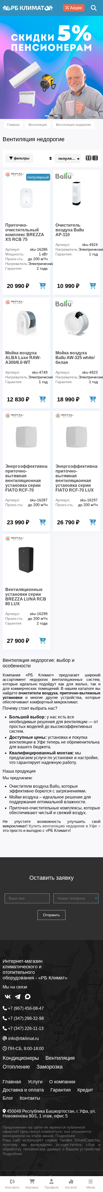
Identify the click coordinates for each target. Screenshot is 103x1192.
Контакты (30, 1098)
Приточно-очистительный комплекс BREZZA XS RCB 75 (24, 232)
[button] (47, 115)
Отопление (16, 1067)
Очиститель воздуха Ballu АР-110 (69, 230)
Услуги (35, 1081)
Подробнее (65, 1136)
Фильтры (21, 158)
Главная (12, 1081)
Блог (8, 1098)
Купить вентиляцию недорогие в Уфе (63, 826)
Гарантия (60, 1090)
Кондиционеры (21, 1058)
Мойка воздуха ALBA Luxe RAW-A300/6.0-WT (23, 358)
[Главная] (28, 8)
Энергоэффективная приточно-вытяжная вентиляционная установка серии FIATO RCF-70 (26, 478)
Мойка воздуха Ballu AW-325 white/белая (75, 358)
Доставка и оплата (23, 1090)
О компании (62, 1081)
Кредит (85, 1090)
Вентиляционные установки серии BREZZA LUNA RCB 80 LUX (25, 596)
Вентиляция (60, 1058)
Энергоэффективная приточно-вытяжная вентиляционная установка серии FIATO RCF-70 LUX (76, 478)
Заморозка (49, 1067)
